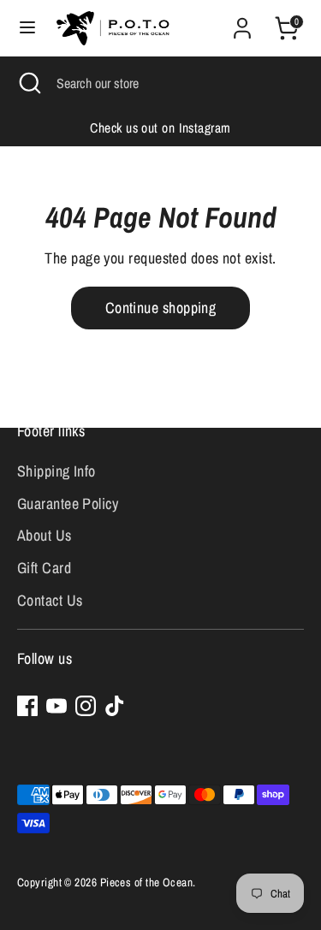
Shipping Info (56, 471)
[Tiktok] (114, 706)
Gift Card (44, 567)
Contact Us (50, 600)
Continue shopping (161, 307)
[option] (160, 128)
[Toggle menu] (27, 27)
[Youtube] (56, 706)
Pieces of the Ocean (146, 882)
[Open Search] (28, 83)
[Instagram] (85, 706)
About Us (44, 535)
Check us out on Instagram (160, 128)
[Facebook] (27, 706)
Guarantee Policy (67, 503)
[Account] (242, 22)
